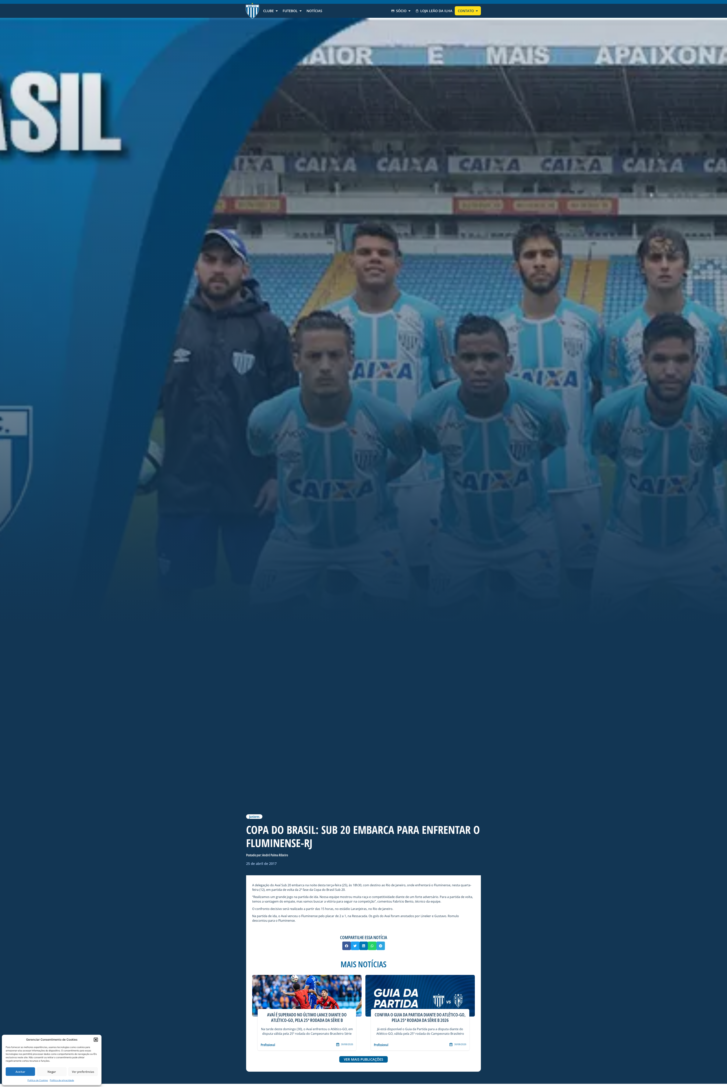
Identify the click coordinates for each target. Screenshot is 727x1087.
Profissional (268, 1044)
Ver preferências (83, 1072)
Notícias (314, 11)
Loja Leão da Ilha (436, 11)
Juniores (254, 816)
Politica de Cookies (37, 1080)
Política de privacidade (62, 1080)
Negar (52, 1072)
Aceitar (20, 1072)
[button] (96, 1040)
